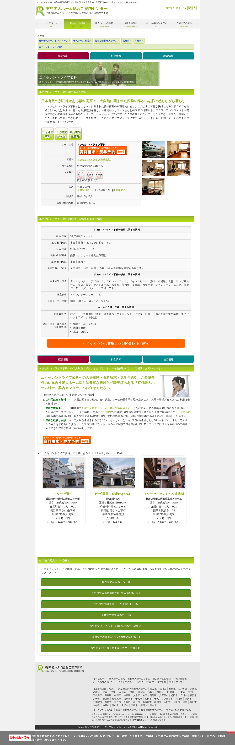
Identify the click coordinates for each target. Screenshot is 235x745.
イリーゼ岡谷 (63, 494)
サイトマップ (175, 682)
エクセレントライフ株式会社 (94, 159)
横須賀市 (128, 698)
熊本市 (153, 705)
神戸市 (106, 705)
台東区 (181, 692)
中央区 (191, 692)
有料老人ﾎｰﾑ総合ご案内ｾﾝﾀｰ (64, 669)
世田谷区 (171, 692)
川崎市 (96, 698)
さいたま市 (167, 698)
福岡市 (143, 705)
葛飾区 (96, 692)
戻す (189, 8)
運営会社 (161, 682)
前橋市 (108, 702)
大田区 (193, 688)
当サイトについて (145, 682)
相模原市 (116, 698)
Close (231, 732)
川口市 (178, 698)
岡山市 (115, 705)
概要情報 (63, 55)
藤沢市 (106, 698)
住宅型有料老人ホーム (123, 408)
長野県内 (105, 411)
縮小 (184, 8)
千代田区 (97, 695)
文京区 (136, 695)
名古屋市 (147, 702)
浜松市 (167, 702)
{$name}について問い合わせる (103, 150)
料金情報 (116, 55)
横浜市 (193, 695)
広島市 (134, 705)
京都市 (96, 705)
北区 (105, 692)
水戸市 (117, 702)
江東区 (113, 692)
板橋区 (172, 688)
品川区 (122, 692)
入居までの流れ (126, 682)
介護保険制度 (180, 678)
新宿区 (141, 692)
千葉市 (138, 698)
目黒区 (153, 695)
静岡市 (157, 702)
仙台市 (136, 702)
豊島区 (108, 695)
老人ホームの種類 (162, 678)
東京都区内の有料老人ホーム (132, 688)
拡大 (194, 8)
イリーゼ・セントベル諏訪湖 (164, 494)
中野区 (117, 695)
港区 (145, 695)
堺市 (185, 702)
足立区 (153, 688)
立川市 (183, 695)
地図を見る (119, 190)
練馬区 (127, 695)
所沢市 (188, 698)
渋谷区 (132, 692)
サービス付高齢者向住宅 (178, 709)
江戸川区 (182, 688)
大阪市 (176, 702)
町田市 (174, 695)
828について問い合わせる (67, 440)
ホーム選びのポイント (104, 682)
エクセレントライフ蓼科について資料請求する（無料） (117, 343)
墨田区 (160, 692)
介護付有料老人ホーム (94, 408)
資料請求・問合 (19, 737)
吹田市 (193, 702)
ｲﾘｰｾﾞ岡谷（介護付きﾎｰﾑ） (113, 494)
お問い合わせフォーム (140, 720)
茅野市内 (185, 411)
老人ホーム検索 (117, 678)
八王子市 (163, 695)
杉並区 (151, 692)
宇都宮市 (97, 702)
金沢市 (124, 705)
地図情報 (168, 55)
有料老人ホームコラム (139, 678)
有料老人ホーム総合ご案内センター (77, 10)
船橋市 (148, 698)
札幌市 (127, 702)
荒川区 (162, 688)
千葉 (156, 698)
